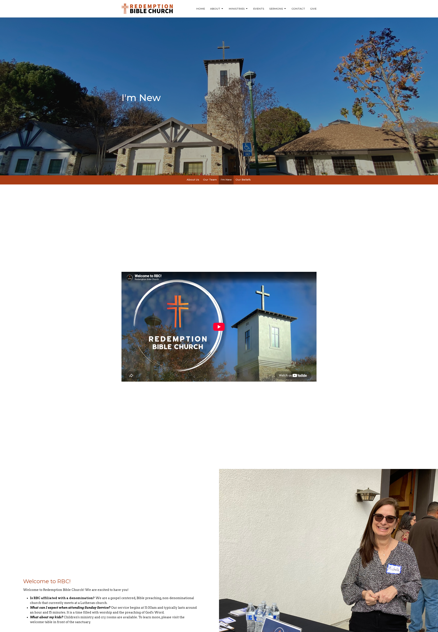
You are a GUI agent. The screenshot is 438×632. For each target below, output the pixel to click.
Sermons (276, 8)
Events (258, 8)
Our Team (210, 179)
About (215, 8)
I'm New (226, 179)
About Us (193, 179)
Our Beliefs (243, 179)
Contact (298, 8)
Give (313, 8)
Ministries (237, 8)
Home (200, 8)
